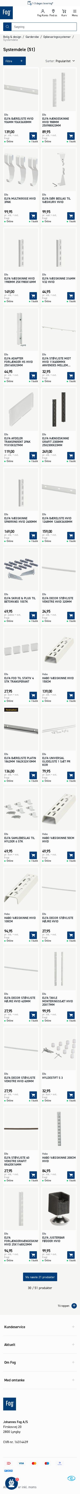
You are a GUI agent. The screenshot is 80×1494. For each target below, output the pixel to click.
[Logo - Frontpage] (18, 12)
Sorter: (50, 61)
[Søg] (7, 27)
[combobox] (44, 27)
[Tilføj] (33, 136)
